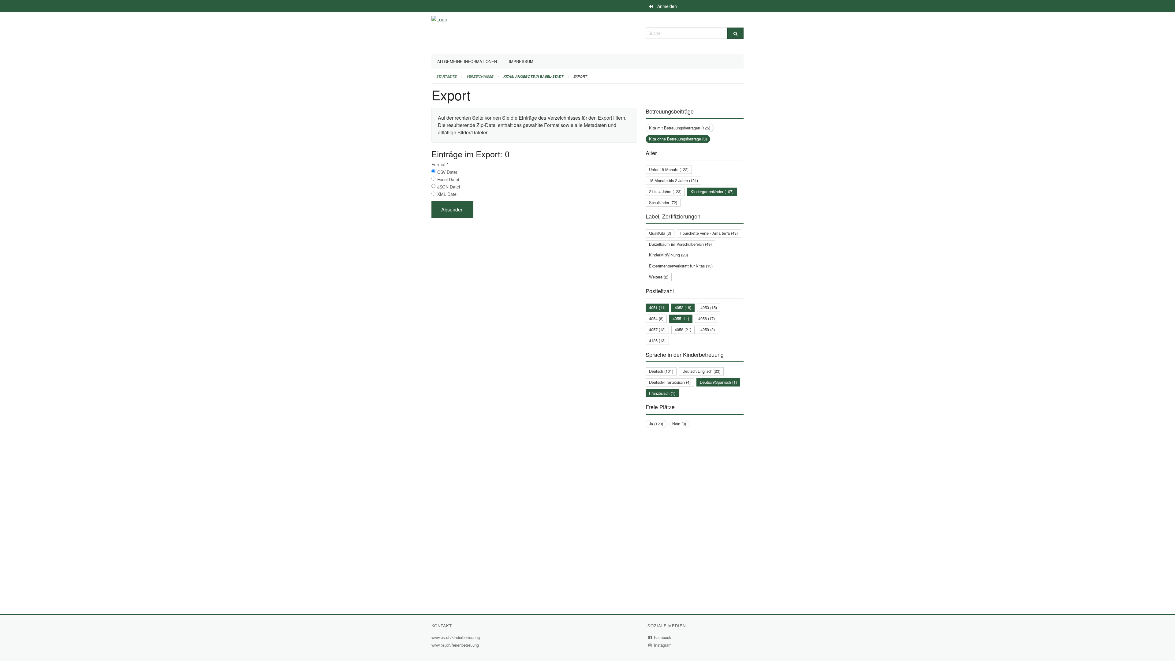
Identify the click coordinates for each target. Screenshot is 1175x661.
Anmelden (667, 6)
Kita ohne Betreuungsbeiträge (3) (678, 139)
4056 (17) (706, 318)
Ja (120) (656, 424)
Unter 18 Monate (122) (668, 169)
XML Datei (447, 194)
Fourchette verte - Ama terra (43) (709, 233)
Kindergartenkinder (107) (712, 191)
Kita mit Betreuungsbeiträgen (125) (679, 128)
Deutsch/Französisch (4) (670, 382)
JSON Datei (448, 187)
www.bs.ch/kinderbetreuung (456, 637)
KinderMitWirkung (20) (668, 255)
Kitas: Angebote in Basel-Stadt (533, 76)
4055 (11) (681, 318)
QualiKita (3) (660, 233)
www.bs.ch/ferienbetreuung (455, 645)
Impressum (521, 61)
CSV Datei (447, 172)
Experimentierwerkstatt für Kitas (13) (681, 266)
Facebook (663, 637)
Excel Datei (448, 179)
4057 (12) (657, 329)
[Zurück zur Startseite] (439, 32)
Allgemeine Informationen (467, 61)
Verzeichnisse (480, 76)
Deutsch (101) (661, 371)
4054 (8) (656, 318)
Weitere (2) (658, 277)
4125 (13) (657, 340)
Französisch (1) (662, 393)
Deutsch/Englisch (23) (701, 371)
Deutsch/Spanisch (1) (718, 382)
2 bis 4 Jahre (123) (665, 191)
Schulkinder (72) (663, 202)
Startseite (446, 76)
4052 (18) (683, 307)
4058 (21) (683, 329)
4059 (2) (707, 329)
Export (580, 76)
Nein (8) (679, 424)
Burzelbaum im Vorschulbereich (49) (680, 244)
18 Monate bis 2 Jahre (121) (673, 180)
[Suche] (735, 33)
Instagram (663, 645)
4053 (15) (708, 307)
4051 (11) (657, 307)
